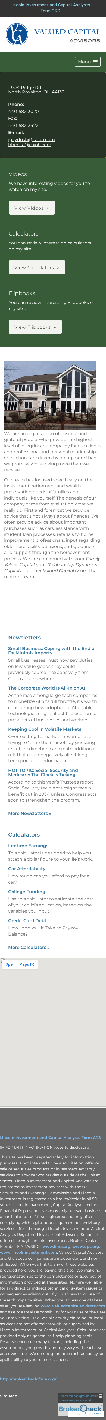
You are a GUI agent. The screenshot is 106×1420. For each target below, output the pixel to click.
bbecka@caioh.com (29, 144)
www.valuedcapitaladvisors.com (73, 1306)
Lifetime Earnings (28, 845)
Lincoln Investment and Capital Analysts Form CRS (50, 1137)
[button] (88, 62)
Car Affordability (26, 868)
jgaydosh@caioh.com (31, 139)
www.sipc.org (85, 1246)
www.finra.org (56, 1246)
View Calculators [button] (34, 267)
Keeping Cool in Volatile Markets (44, 729)
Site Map (8, 1395)
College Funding (26, 891)
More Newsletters (29, 813)
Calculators (24, 834)
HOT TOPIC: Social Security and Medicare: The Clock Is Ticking (43, 772)
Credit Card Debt (27, 920)
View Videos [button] (29, 208)
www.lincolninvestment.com (28, 1252)
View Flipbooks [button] (32, 327)
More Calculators (29, 947)
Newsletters (24, 637)
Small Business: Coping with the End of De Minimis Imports (52, 650)
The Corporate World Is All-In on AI (46, 688)
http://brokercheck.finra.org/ (28, 1379)
